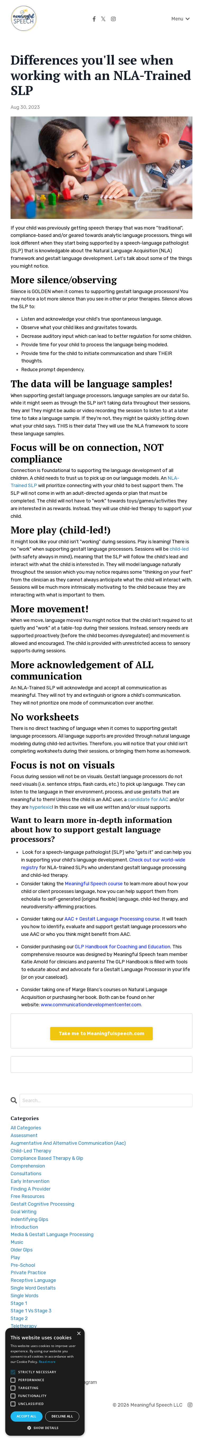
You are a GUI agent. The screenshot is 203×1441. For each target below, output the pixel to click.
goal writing (23, 1212)
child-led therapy (31, 1151)
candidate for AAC (148, 799)
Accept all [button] (26, 1416)
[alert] (45, 1382)
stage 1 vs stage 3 (31, 1311)
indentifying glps (29, 1219)
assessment (24, 1135)
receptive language (33, 1280)
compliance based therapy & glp (47, 1158)
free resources (27, 1196)
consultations (26, 1174)
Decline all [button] (62, 1416)
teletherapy (24, 1326)
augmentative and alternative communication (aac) (68, 1143)
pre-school (23, 1265)
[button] (45, 1427)
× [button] (79, 1334)
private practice (28, 1273)
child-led (179, 549)
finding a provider (30, 1189)
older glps (22, 1250)
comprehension (28, 1166)
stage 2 (19, 1318)
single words (24, 1296)
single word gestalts (33, 1288)
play (15, 1257)
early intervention (30, 1181)
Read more (47, 1361)
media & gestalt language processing (52, 1234)
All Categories (26, 1128)
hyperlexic (41, 807)
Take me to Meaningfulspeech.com (102, 1033)
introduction (24, 1227)
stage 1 (19, 1303)
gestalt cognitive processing (42, 1204)
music (17, 1242)
